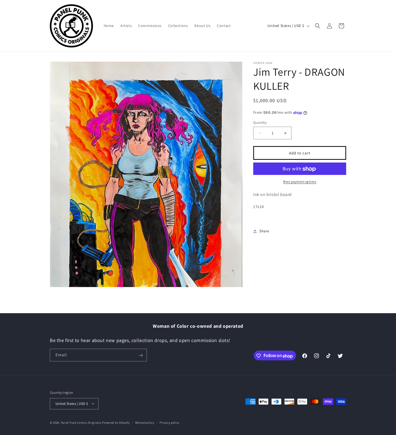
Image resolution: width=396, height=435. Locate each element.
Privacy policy (169, 422)
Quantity (260, 122)
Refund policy (144, 422)
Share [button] (264, 231)
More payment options (299, 182)
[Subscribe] (141, 355)
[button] (318, 26)
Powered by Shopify (116, 422)
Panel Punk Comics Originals (81, 422)
